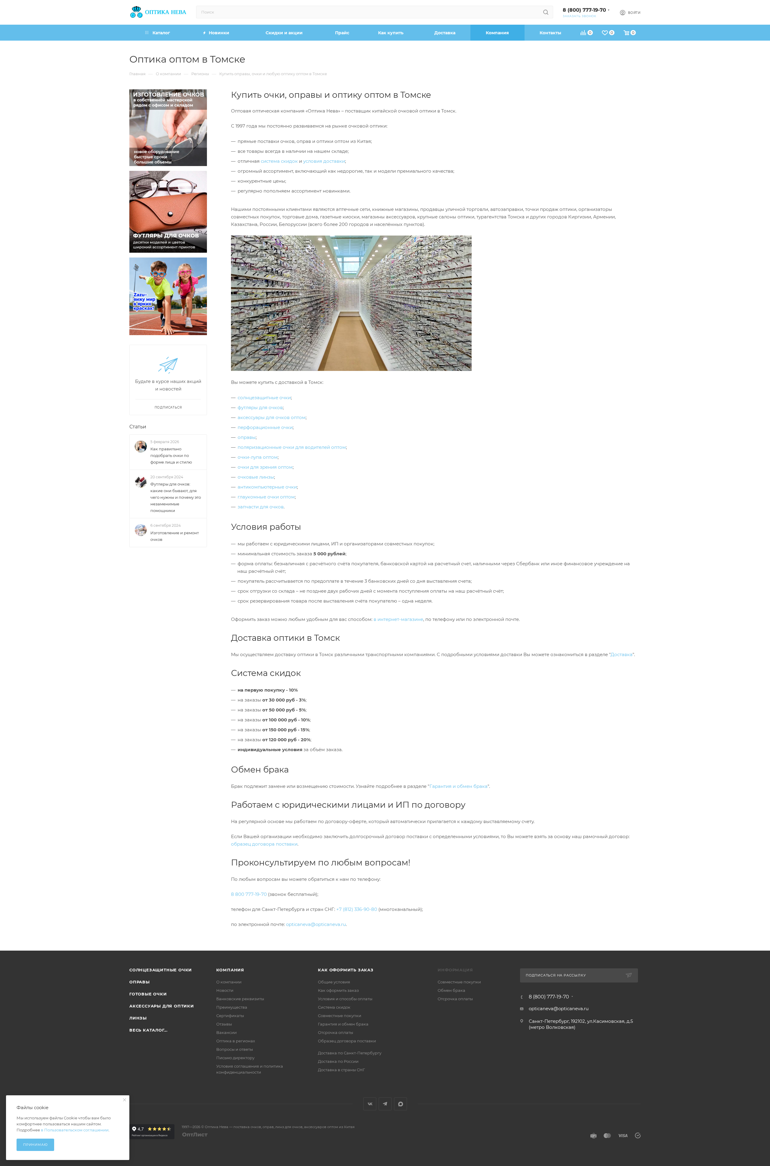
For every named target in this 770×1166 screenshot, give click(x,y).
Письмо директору (235, 1057)
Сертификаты (230, 1015)
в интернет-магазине (398, 619)
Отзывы (224, 1024)
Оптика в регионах (235, 1040)
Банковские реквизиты (240, 998)
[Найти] (545, 12)
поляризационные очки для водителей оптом (292, 447)
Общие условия (334, 981)
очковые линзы (256, 477)
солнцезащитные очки (264, 397)
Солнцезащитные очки (160, 969)
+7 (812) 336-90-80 (356, 909)
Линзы (138, 1018)
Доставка (622, 654)
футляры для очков (260, 407)
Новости (224, 990)
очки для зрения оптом (265, 467)
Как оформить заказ (345, 969)
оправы (247, 437)
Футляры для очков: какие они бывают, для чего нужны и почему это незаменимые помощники (175, 497)
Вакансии (226, 1032)
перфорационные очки (265, 427)
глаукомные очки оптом (266, 497)
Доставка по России (338, 1061)
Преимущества (231, 1007)
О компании (229, 981)
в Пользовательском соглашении (75, 1129)
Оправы (139, 981)
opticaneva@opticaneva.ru (316, 924)
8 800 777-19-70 (249, 894)
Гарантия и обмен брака (459, 786)
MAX (400, 1103)
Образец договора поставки (347, 1040)
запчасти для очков (261, 507)
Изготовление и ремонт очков (174, 536)
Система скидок (334, 1007)
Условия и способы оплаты (345, 998)
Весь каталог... (148, 1030)
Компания (230, 969)
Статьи (137, 427)
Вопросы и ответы (234, 1049)
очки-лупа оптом (258, 457)
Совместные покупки (339, 1015)
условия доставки (324, 161)
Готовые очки (148, 994)
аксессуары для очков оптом (272, 417)
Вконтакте (369, 1103)
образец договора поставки (264, 844)
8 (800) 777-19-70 (584, 10)
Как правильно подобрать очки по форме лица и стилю (171, 455)
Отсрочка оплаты (335, 1032)
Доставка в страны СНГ (341, 1069)
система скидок (279, 161)
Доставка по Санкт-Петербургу (349, 1052)
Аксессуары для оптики (161, 1006)
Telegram (385, 1103)
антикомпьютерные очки (267, 487)
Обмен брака (451, 990)
